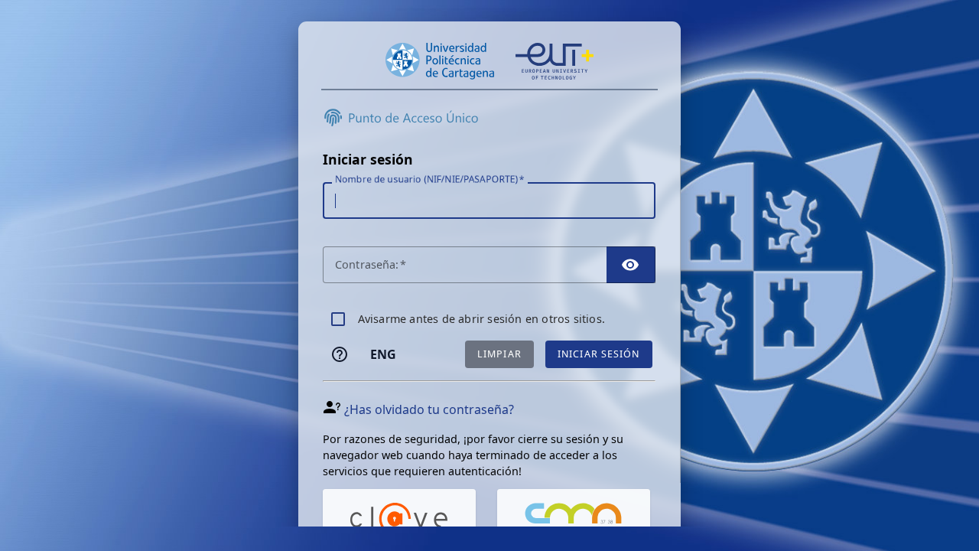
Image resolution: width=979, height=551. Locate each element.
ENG (383, 354)
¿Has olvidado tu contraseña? (429, 409)
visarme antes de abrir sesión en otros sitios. (481, 318)
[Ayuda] (339, 354)
